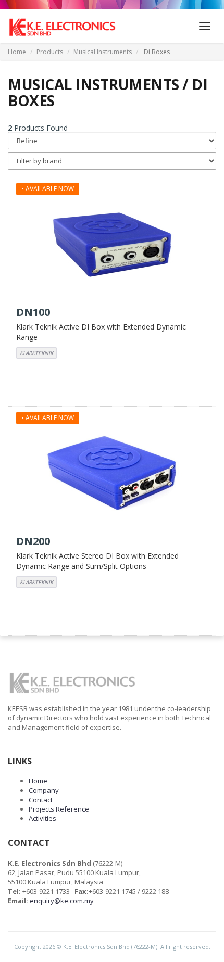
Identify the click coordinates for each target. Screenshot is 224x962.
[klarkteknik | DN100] (112, 243)
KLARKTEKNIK (36, 353)
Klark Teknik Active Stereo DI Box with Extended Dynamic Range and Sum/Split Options (97, 561)
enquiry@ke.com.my (62, 900)
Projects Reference (59, 809)
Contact (41, 799)
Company (44, 790)
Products (49, 51)
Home (17, 51)
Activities (42, 818)
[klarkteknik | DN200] (112, 472)
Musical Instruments (102, 51)
